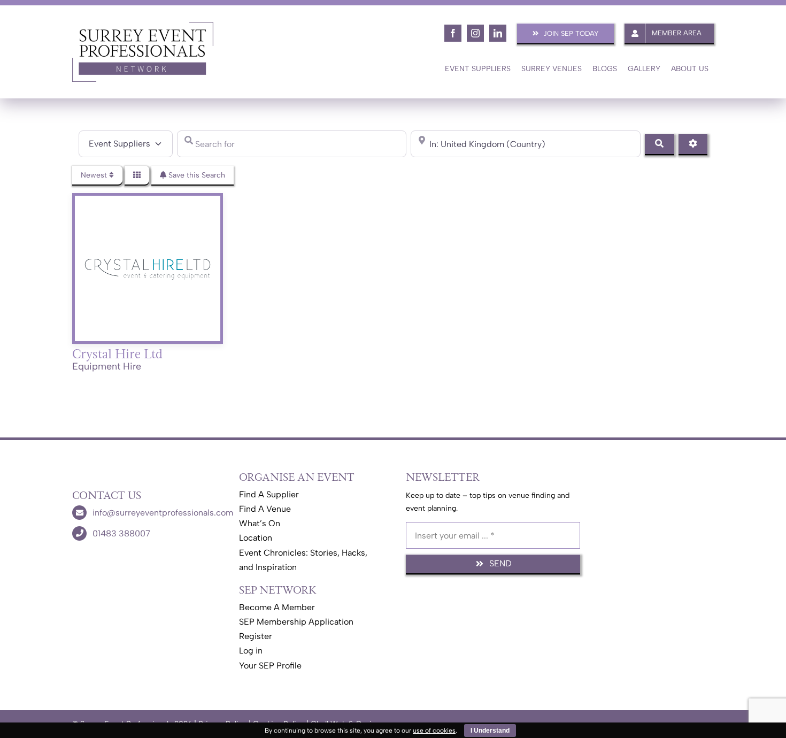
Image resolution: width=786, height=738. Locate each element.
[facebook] (452, 33)
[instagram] (475, 33)
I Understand (490, 730)
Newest (95, 175)
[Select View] (137, 175)
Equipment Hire (106, 366)
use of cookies (434, 730)
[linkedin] (497, 33)
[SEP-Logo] (142, 25)
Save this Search (195, 175)
